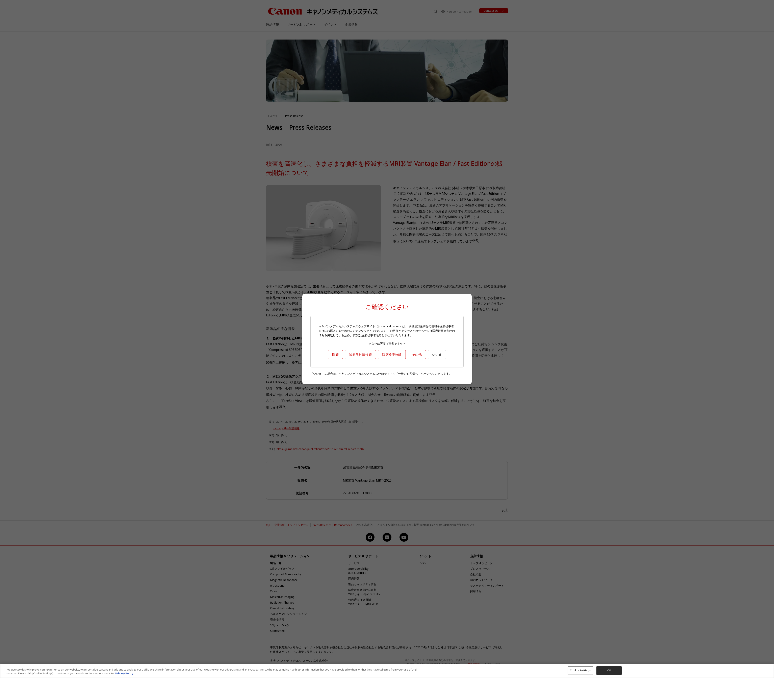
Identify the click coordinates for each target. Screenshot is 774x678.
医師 (335, 354)
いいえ (437, 354)
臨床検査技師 (392, 354)
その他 (417, 354)
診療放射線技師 (360, 354)
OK (609, 670)
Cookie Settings (580, 670)
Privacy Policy (124, 673)
